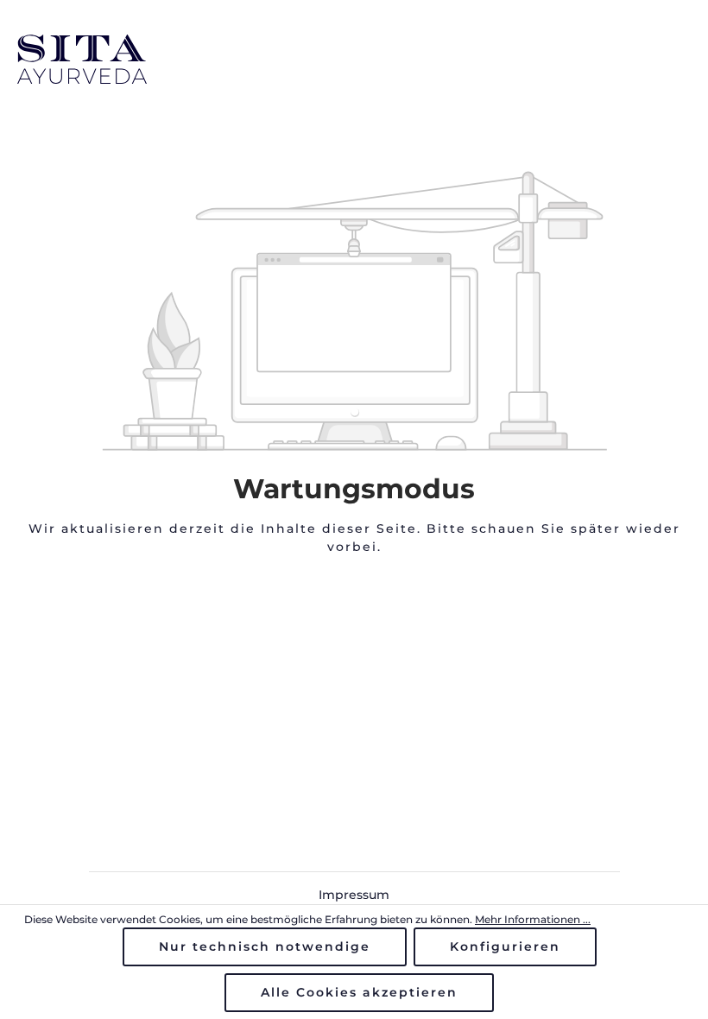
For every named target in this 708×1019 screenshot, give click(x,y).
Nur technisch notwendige (264, 946)
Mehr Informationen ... (533, 919)
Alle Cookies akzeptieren (359, 992)
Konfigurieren (505, 946)
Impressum (354, 894)
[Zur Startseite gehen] (354, 59)
